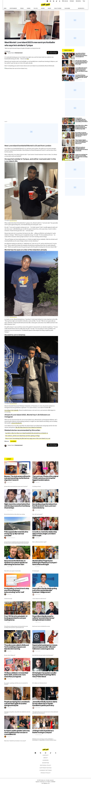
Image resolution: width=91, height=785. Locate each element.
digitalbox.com (47, 783)
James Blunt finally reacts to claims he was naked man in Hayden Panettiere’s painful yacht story (44, 703)
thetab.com (43, 780)
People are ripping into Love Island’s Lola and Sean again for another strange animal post (17, 703)
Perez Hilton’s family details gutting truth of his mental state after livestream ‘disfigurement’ (44, 590)
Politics (36, 8)
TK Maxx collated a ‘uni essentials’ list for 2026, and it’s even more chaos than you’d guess (16, 674)
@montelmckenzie (13, 220)
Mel (28, 58)
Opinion (43, 8)
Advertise (78, 1)
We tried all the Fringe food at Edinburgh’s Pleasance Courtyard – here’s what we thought (44, 562)
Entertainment (13, 8)
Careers (45, 760)
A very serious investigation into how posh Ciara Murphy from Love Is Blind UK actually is (81, 120)
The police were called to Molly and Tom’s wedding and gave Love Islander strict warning (16, 647)
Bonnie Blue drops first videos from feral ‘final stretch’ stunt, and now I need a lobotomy (44, 506)
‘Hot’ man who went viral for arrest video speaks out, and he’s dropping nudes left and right (81, 62)
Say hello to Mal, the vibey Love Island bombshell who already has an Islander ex (26, 433)
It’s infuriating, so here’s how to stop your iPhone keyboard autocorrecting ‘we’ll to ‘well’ (16, 590)
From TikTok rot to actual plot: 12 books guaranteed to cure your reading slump (15, 618)
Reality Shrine (57, 8)
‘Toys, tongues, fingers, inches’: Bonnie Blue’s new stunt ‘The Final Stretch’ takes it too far (81, 141)
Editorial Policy (45, 765)
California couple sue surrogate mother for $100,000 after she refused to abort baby (81, 149)
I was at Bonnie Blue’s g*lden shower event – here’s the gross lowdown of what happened (81, 55)
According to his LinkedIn (11, 410)
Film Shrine (67, 8)
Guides (49, 8)
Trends (22, 8)
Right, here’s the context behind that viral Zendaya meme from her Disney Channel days (17, 506)
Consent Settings (46, 770)
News (5, 8)
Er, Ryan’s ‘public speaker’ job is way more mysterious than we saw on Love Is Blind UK (17, 732)
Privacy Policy (45, 772)
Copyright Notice (45, 767)
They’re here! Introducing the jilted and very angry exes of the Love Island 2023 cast (27, 438)
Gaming (28, 8)
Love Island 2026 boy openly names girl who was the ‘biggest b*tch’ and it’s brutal (81, 77)
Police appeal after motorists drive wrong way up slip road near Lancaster (16, 533)
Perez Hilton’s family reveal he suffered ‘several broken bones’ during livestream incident (43, 618)
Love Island (13, 441)
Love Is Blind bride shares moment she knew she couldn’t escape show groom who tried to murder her (81, 70)
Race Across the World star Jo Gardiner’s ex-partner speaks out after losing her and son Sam (15, 562)
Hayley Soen (11, 52)
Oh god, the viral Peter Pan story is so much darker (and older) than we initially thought (81, 156)
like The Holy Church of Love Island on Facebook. (28, 427)
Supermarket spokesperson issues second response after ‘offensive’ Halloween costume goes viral (44, 647)
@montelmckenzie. (17, 423)
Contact (72, 1)
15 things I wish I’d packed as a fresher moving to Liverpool (43, 731)
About (45, 757)
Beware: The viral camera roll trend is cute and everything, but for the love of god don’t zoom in (17, 478)
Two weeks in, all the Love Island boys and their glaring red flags (22, 435)
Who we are (65, 1)
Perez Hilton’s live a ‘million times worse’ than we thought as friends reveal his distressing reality (81, 127)
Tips (84, 1)
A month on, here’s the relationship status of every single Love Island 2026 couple (44, 533)
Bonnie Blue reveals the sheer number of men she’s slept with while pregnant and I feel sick (81, 134)
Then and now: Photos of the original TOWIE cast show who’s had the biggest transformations (45, 478)
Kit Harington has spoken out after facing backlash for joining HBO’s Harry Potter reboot (44, 674)
